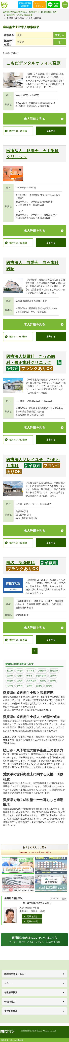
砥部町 (53, 681)
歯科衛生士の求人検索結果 (20, 15)
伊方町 (20, 686)
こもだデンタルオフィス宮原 (33, 63)
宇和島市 (30, 670)
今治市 (20, 670)
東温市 (10, 681)
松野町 (29, 686)
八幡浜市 (42, 670)
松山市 (10, 670)
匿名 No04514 (20, 562)
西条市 (10, 676)
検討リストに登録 (18, 131)
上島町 (20, 681)
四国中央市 (41, 676)
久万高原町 (31, 681)
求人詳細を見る (34, 118)
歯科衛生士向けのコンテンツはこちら (34, 939)
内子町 (10, 686)
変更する (59, 35)
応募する (51, 131)
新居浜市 (54, 670)
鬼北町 (39, 686)
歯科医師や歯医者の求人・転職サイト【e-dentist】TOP (30, 12)
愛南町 (49, 686)
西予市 (53, 676)
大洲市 (20, 676)
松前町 (43, 681)
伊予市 (29, 676)
